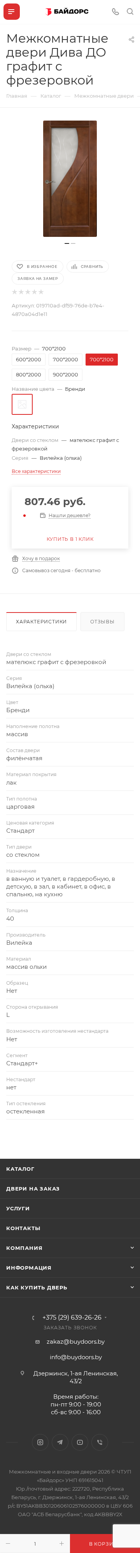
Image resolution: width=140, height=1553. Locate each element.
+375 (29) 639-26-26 (72, 1318)
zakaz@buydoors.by (76, 1341)
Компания (24, 1248)
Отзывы (102, 622)
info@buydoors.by (76, 1357)
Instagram (40, 1442)
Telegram (60, 1442)
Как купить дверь (36, 1287)
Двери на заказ (33, 1188)
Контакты (23, 1228)
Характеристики (41, 622)
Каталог (20, 1169)
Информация (29, 1268)
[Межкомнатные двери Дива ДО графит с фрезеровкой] (70, 179)
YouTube (80, 1442)
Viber (99, 1442)
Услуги (18, 1208)
